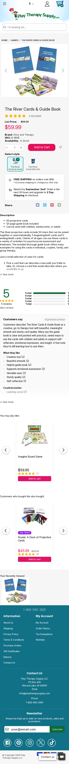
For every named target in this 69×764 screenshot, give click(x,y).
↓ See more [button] (6, 274)
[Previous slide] (5, 450)
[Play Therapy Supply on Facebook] (9, 741)
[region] (34, 70)
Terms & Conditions (14, 639)
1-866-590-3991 (34, 610)
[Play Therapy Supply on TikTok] (53, 741)
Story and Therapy (23, 134)
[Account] (47, 4)
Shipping (8, 628)
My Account (42, 622)
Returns (8, 657)
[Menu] (4, 3)
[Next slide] (63, 450)
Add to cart (35, 478)
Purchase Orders (13, 645)
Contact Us (9, 662)
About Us (8, 622)
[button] (7, 147)
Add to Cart (42, 147)
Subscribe (57, 729)
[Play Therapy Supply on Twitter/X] (42, 741)
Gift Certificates (12, 651)
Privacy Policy (11, 634)
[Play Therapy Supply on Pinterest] (20, 741)
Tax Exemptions (44, 634)
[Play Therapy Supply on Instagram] (31, 741)
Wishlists (40, 639)
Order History (43, 628)
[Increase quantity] (21, 147)
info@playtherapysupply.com (34, 693)
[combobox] (36, 27)
